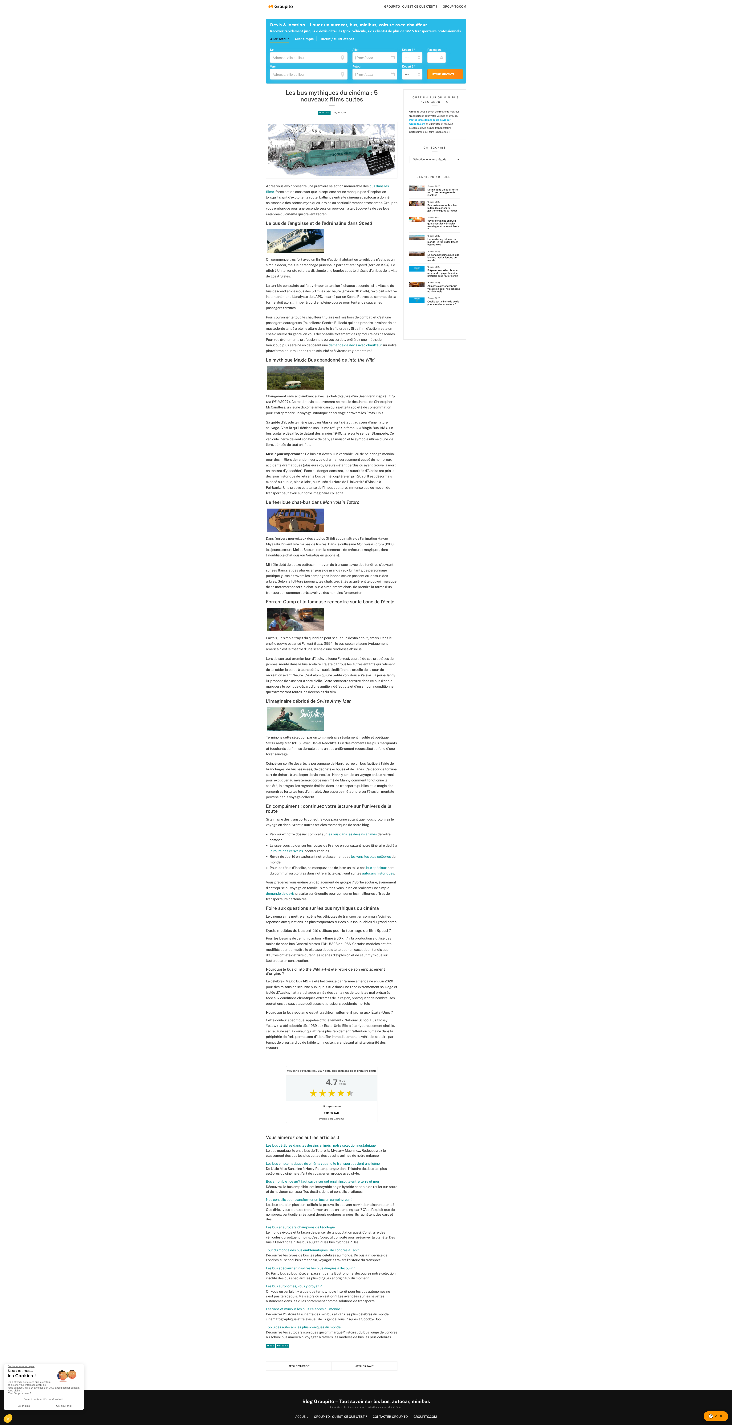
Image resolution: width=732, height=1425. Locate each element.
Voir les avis (332, 1112)
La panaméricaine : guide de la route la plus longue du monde (443, 257)
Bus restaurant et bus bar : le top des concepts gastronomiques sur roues (442, 208)
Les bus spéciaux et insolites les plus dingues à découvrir (310, 1268)
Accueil (301, 1417)
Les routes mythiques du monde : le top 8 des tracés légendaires (442, 242)
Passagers (434, 49)
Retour (356, 66)
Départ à (408, 49)
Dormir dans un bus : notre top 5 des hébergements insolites (442, 192)
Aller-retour (279, 39)
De (272, 49)
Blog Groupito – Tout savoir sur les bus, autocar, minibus (366, 1401)
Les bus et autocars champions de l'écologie (300, 1227)
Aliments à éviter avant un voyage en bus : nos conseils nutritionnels (443, 289)
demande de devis (280, 893)
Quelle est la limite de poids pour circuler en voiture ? (443, 303)
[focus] (342, 57)
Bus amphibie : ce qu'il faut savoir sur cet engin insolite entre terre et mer (322, 1181)
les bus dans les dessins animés (352, 834)
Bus (272, 1346)
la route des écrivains (286, 851)
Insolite (324, 112)
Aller (355, 49)
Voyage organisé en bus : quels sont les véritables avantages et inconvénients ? (443, 224)
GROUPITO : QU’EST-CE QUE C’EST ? (410, 6)
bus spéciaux (376, 868)
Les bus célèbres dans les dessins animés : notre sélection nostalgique (321, 1145)
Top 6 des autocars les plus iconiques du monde (303, 1327)
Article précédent (299, 1366)
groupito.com (454, 6)
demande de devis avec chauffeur (355, 345)
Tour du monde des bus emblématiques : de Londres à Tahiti (313, 1250)
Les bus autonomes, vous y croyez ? (294, 1286)
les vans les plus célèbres (371, 856)
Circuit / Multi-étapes (337, 39)
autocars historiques (378, 873)
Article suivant (364, 1366)
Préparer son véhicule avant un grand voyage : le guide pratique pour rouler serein (443, 273)
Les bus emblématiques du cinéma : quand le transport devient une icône (323, 1163)
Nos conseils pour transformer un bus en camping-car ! (309, 1200)
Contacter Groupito (390, 1417)
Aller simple (304, 39)
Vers (273, 66)
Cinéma (283, 1346)
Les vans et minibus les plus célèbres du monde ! (304, 1309)
